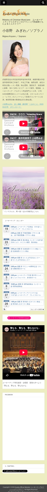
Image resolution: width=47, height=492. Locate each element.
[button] (4, 309)
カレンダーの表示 (37, 309)
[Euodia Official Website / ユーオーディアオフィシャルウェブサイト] (23, 12)
